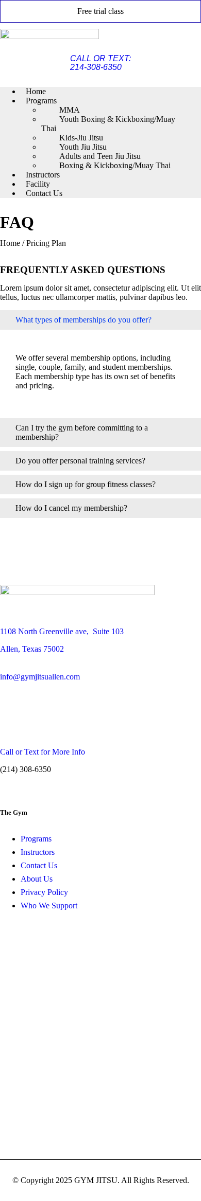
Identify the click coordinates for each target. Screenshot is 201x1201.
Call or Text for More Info (42, 751)
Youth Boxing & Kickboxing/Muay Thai (108, 124)
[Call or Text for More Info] (18, 718)
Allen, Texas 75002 (32, 648)
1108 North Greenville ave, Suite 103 (62, 631)
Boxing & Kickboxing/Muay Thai (115, 165)
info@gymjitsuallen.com (40, 676)
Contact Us (44, 193)
